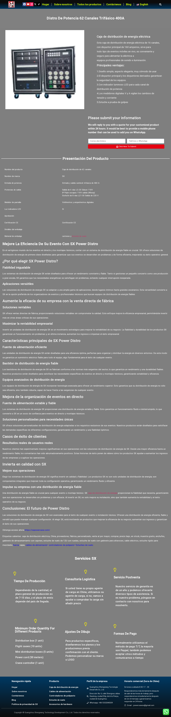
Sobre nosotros (63, 4)
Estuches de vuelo (84, 545)
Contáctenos (113, 4)
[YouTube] (28, 4)
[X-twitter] (35, 4)
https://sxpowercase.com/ (37, 530)
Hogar (45, 4)
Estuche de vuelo (79, 236)
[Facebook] (24, 4)
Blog (128, 4)
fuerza (16, 545)
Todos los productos (89, 4)
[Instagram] (32, 4)
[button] (160, 4)
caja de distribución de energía (102, 493)
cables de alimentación (37, 545)
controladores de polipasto (62, 545)
